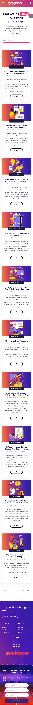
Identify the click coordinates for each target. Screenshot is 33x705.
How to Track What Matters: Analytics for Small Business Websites (16, 503)
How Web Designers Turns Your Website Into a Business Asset (16, 289)
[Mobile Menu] (3, 3)
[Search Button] (29, 40)
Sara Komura (12, 343)
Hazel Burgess (12, 76)
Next (27, 590)
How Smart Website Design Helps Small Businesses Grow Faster (16, 181)
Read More (15, 96)
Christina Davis (12, 130)
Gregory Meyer (12, 451)
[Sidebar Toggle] (31, 16)
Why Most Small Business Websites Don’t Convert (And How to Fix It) (16, 395)
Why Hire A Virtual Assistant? (16, 341)
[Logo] (15, 3)
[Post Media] (16, 58)
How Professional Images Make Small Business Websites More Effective (16, 127)
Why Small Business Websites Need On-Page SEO (16, 234)
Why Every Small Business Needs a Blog (16, 556)
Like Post (22, 76)
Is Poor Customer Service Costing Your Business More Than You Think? (16, 449)
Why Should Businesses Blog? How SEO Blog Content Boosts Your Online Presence (16, 73)
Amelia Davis (12, 184)
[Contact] (30, 3)
